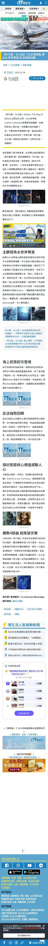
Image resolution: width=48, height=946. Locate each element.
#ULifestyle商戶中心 (11, 919)
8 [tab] (21, 22)
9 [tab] (23, 22)
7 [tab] (18, 22)
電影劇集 (27, 65)
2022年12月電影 (35, 609)
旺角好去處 (6, 884)
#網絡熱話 (33, 919)
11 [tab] (28, 22)
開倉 (19, 877)
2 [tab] (21, 19)
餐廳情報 (24, 884)
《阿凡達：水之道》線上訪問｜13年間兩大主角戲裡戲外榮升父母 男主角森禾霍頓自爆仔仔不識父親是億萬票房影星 (23, 343)
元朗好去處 (21, 880)
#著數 (24, 919)
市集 (14, 877)
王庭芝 (10, 72)
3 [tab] (23, 19)
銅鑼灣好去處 (7, 880)
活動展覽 (5, 877)
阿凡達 (8, 614)
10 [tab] (26, 22)
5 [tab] (28, 19)
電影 (17, 614)
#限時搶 (5, 915)
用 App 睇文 (38, 78)
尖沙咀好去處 (29, 877)
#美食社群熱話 (37, 909)
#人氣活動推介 (23, 909)
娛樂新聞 (32, 13)
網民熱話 (5, 895)
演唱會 (8, 8)
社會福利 (5, 887)
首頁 (5, 65)
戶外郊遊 (34, 884)
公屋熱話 (22, 13)
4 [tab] (26, 19)
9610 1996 (17, 601)
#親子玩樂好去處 (9, 912)
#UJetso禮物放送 (18, 915)
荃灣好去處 (33, 880)
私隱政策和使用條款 (31, 928)
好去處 (8, 609)
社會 (16, 884)
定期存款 (42, 13)
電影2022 (19, 609)
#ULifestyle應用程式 (28, 912)
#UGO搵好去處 (8, 909)
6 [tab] (31, 19)
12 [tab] (31, 22)
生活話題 (15, 65)
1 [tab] (18, 19)
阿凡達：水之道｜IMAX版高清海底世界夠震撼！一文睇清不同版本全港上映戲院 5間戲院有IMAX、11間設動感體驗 (23, 333)
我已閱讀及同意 (24, 935)
